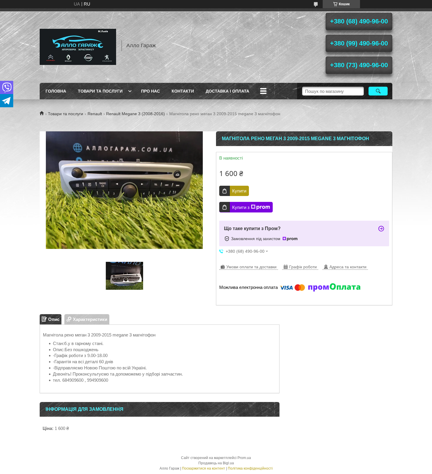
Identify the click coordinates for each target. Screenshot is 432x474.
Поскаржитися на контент (203, 468)
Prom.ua (244, 458)
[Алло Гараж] (78, 45)
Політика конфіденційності (250, 468)
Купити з (241, 207)
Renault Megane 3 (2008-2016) (135, 113)
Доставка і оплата (227, 91)
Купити (239, 190)
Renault (95, 113)
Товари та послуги (100, 91)
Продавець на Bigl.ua (216, 463)
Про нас (150, 91)
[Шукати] (378, 91)
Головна (56, 91)
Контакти (183, 91)
